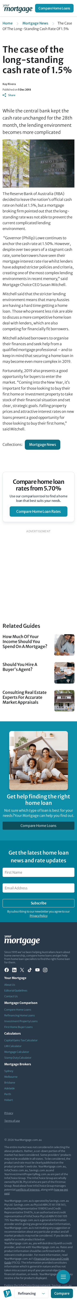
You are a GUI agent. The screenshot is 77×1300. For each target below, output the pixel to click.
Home (8, 23)
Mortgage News (35, 23)
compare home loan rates (38, 511)
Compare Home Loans (54, 8)
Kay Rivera (9, 84)
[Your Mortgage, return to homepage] (18, 8)
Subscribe (38, 903)
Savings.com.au (61, 1285)
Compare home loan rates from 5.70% (38, 485)
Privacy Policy (38, 916)
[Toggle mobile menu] (63, 1277)
